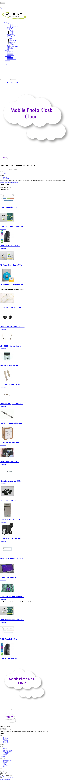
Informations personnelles (7, 760)
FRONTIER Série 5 (10, 25)
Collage (6, 72)
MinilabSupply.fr (5, 741)
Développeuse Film (10, 27)
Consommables (7, 60)
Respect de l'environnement (7, 751)
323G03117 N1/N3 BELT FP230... (12, 307)
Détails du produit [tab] (6, 178)
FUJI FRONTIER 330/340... (10, 520)
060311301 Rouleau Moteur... (11, 423)
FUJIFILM (7, 23)
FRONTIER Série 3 (10, 24)
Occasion (5, 76)
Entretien (6, 63)
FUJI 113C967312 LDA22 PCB (12, 597)
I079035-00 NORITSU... (9, 577)
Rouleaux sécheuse (12, 40)
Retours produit (5, 761)
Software (4, 74)
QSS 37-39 (11, 33)
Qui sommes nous (6, 752)
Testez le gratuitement (14, 182)
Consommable (6, 50)
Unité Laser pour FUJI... (9, 462)
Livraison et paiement (12, 777)
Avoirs (4, 763)
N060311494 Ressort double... (11, 346)
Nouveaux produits (6, 740)
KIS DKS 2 (9, 45)
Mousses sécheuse (12, 42)
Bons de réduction (6, 765)
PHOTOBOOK (10, 48)
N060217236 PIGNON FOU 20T (12, 327)
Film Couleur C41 (10, 57)
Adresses (4, 764)
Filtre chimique (7, 61)
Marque (5, 22)
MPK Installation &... (8, 207)
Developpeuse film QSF (11, 34)
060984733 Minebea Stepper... (11, 365)
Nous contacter (5, 753)
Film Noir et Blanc (10, 58)
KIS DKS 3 (10, 38)
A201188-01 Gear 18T (8, 500)
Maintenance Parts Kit (11, 35)
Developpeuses (7, 68)
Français (4, 4)
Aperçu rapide (3, 209)
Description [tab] (5, 177)
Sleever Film (7, 73)
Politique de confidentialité (7, 750)
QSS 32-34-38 (11, 32)
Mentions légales (5, 748)
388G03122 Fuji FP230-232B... (11, 404)
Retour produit (5, 738)
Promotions (5, 739)
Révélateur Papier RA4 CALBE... (12, 442)
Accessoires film (10, 71)
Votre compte (3, 756)
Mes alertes (5, 766)
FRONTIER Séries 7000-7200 (12, 26)
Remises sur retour (6, 742)
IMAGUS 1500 (9, 47)
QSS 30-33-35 (11, 31)
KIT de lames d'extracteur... (10, 384)
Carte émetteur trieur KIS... (10, 481)
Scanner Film (9, 28)
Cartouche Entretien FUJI (11, 59)
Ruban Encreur (7, 62)
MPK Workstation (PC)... (10, 246)
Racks (10, 41)
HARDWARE (5, 75)
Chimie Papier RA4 (9, 51)
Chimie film (8, 56)
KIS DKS (8, 52)
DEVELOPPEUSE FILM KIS (12, 46)
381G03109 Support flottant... (11, 558)
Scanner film (8, 69)
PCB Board (11, 39)
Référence (2, 187)
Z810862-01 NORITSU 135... (11, 539)
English (4, 5)
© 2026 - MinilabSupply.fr (5, 779)
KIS (6, 37)
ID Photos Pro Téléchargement (11, 284)
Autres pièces (11, 44)
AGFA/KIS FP (7, 49)
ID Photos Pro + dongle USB (11, 265)
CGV (4, 749)
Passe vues (9, 70)
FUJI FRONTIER (10, 53)
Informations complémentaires (5, 182)
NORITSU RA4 (10, 54)
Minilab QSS (10, 30)
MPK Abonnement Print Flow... (12, 226)
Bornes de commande (8, 77)
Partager (4, 173)
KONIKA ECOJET (10, 55)
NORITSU (7, 29)
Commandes (5, 762)
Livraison (4, 737)
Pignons (10, 43)
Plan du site (5, 754)
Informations (2, 776)
